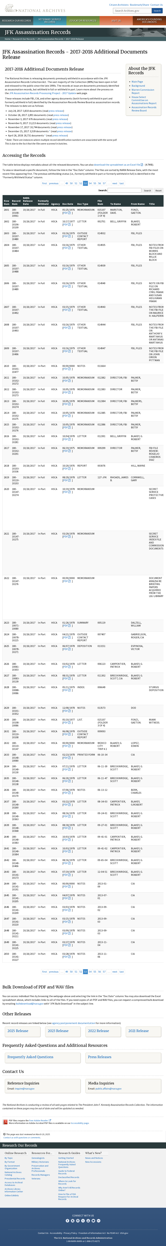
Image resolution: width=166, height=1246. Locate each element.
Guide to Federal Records (66, 1172)
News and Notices (94, 1157)
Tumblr (83, 1221)
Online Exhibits (12, 1195)
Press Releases (99, 1057)
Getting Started (66, 1157)
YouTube (88, 1221)
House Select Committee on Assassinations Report (144, 100)
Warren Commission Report (143, 91)
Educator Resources (83, 20)
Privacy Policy (70, 1233)
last (121, 183)
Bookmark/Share (139, 4)
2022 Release (98, 1031)
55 (95, 183)
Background (138, 85)
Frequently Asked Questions (30, 1057)
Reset (158, 190)
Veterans (36, 1178)
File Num (100, 202)
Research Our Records (16, 20)
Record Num (16, 202)
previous (54, 183)
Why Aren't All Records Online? (69, 1189)
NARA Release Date (28, 200)
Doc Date (67, 203)
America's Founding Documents (149, 21)
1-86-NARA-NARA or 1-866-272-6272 (83, 1241)
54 (90, 183)
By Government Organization (12, 1167)
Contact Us (156, 4)
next (114, 183)
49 (66, 183)
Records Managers (41, 1174)
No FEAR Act (113, 1233)
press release (56, 110)
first (44, 183)
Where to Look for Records (67, 1182)
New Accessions (93, 1161)
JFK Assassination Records (50, 38)
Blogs (93, 1221)
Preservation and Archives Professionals (40, 1168)
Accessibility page (80, 1123)
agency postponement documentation (73, 1023)
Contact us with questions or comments (21, 1137)
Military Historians (40, 1161)
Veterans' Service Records (50, 21)
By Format (10, 1161)
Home (8, 38)
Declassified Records (68, 1177)
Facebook (67, 1221)
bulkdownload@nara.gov (29, 1003)
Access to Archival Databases (14, 1183)
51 (76, 183)
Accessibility (56, 1233)
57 (104, 183)
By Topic (9, 1157)
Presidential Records (15, 1178)
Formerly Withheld (43, 202)
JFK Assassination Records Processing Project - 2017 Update (42, 93)
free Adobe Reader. (39, 1120)
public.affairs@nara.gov (108, 1088)
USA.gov (124, 1233)
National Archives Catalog (13, 1173)
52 (80, 183)
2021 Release (138, 1031)
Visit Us (116, 20)
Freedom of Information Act (92, 1233)
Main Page (137, 81)
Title (152, 203)
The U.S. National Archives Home (35, 8)
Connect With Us (83, 1215)
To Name (115, 203)
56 (99, 183)
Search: (102, 190)
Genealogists (38, 1157)
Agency (55, 203)
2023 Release (58, 1031)
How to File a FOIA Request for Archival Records (68, 1197)
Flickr (99, 1221)
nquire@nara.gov (25, 1088)
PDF (65, 212)
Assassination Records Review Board (144, 109)
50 (71, 183)
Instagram (78, 1221)
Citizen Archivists (119, 4)
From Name (138, 203)
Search (157, 10)
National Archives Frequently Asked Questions (67, 1164)
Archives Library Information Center (14, 1190)
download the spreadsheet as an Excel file (117, 164)
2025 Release (17, 1031)
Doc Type (82, 203)
